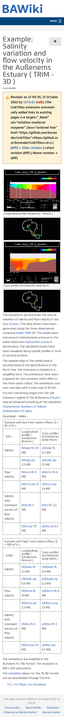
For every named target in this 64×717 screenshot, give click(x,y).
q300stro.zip (50, 603)
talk (40, 102)
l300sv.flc (27, 624)
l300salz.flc (29, 567)
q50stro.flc (48, 472)
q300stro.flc (49, 591)
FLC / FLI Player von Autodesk (26, 684)
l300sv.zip (28, 645)
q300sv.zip (48, 645)
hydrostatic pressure (38, 342)
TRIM (27, 333)
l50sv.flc (27, 505)
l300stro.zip (29, 603)
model (20, 333)
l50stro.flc (28, 472)
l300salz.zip (29, 579)
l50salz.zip (28, 460)
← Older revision (30, 148)
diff (14, 148)
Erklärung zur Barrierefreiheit (20, 712)
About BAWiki (33, 708)
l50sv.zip (27, 526)
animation (15, 673)
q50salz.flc (48, 448)
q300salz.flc (49, 567)
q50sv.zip (48, 526)
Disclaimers (53, 708)
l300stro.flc (29, 591)
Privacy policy (12, 708)
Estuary (14, 324)
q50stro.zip (49, 484)
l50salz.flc (28, 448)
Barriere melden (51, 712)
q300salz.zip (50, 579)
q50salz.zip (49, 460)
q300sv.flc (48, 624)
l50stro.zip (28, 484)
